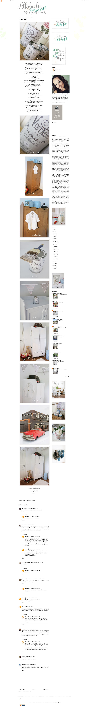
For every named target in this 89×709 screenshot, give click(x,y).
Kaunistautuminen (66, 164)
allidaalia (26, 516)
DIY (61, 145)
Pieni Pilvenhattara (56, 368)
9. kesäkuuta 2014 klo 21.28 (29, 525)
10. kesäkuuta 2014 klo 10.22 (39, 579)
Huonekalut (54, 153)
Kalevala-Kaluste (60, 163)
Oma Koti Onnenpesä (61, 182)
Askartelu (67, 141)
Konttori (68, 169)
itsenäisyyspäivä (54, 157)
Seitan (57, 190)
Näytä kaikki (67, 376)
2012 (54, 263)
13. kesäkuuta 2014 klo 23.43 (31, 664)
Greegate (68, 147)
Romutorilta (62, 187)
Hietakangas (62, 151)
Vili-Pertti (62, 201)
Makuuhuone (67, 175)
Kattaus (57, 164)
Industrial (57, 156)
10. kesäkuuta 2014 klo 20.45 (34, 516)
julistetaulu (56, 162)
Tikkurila (53, 196)
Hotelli (65, 152)
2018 (54, 233)
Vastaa (23, 511)
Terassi (64, 195)
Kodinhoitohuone (60, 168)
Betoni (55, 144)
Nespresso (57, 181)
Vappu (53, 201)
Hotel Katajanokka (60, 152)
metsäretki (59, 179)
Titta (22, 606)
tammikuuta (55, 259)
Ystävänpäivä (54, 203)
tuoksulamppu (62, 197)
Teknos (61, 195)
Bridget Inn (64, 144)
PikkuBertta (55, 351)
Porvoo (65, 185)
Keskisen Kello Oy (54, 167)
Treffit (58, 196)
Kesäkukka (24, 664)
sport (63, 191)
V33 (60, 198)
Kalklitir (68, 163)
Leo (66, 173)
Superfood (63, 192)
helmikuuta (55, 258)
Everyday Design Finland (62, 146)
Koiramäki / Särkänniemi (56, 169)
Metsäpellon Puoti (54, 179)
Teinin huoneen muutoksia (62, 369)
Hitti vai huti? (60, 311)
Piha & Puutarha (63, 183)
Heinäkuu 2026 (60, 302)
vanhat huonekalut (57, 199)
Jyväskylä (64, 162)
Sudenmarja (67, 191)
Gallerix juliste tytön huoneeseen (61, 337)
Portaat (63, 185)
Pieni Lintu (55, 301)
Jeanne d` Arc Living (63, 157)
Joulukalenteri (65, 159)
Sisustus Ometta (54, 191)
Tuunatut (33, 500)
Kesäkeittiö (61, 167)
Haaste (63, 149)
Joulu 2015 (54, 158)
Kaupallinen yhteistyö (56, 165)
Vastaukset (25, 514)
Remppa (56, 187)
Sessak (59, 190)
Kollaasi (62, 169)
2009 (54, 268)
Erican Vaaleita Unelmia (57, 343)
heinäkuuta (55, 249)
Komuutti (64, 169)
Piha (59, 184)
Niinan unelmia (56, 335)
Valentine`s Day (64, 198)
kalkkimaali (64, 163)
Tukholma (67, 196)
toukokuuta (55, 253)
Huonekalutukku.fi (58, 153)
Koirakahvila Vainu (66, 168)
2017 (54, 234)
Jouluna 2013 (60, 161)
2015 (54, 238)
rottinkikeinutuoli (66, 187)
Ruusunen (65, 188)
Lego (68, 171)
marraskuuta (55, 243)
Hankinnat (58, 150)
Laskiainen (55, 171)
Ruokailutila (62, 188)
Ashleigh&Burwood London (56, 141)
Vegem (59, 201)
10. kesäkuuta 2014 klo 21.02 (31, 598)
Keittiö (62, 166)
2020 (54, 229)
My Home (64, 180)
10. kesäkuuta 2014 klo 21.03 (34, 588)
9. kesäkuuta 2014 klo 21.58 (38, 562)
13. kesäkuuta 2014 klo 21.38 (34, 641)
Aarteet (68, 137)
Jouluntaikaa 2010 (66, 161)
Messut (53, 177)
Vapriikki (56, 201)
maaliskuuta (55, 256)
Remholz (68, 186)
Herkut (57, 151)
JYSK (62, 162)
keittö (65, 165)
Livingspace (66, 174)
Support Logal (67, 192)
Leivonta (61, 173)
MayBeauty (63, 176)
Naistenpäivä (53, 181)
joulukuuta (55, 241)
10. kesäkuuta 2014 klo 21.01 (34, 549)
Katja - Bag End (24, 508)
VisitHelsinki (61, 202)
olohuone (56, 182)
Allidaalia (56, 139)
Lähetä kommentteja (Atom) (26, 691)
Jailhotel (57, 157)
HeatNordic (62, 150)
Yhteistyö (65, 202)
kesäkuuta (55, 251)
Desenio (58, 145)
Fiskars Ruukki (58, 147)
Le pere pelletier (65, 171)
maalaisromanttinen (54, 175)
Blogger (58, 702)
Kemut (68, 165)
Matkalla (60, 176)
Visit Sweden (57, 202)
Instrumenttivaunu (61, 156)
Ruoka (58, 188)
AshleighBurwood (62, 141)
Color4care (67, 144)
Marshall (57, 176)
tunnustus (58, 197)
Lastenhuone (59, 171)
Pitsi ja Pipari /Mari (25, 629)
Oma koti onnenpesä (57, 360)
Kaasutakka (53, 163)
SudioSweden (54, 192)
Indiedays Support (57, 69)
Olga (52, 182)
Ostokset (54, 184)
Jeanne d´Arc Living (34, 75)
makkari (62, 175)
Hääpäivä (57, 155)
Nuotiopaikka (65, 181)
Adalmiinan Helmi (55, 138)
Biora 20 (58, 144)
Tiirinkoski (67, 195)
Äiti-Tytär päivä (58, 203)
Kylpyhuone (59, 170)
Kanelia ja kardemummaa (57, 326)
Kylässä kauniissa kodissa (65, 170)
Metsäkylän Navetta (66, 177)
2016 (54, 236)
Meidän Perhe (67, 176)
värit (33, 94)
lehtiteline (53, 173)
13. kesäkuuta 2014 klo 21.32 (34, 616)
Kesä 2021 (60, 352)
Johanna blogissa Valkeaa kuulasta (28, 579)
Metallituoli (56, 177)
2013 (54, 261)
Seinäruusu (53, 190)
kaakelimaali (67, 162)
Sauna (68, 188)
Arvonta (67, 140)
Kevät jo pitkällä (61, 361)
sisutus (61, 191)
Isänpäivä (68, 156)
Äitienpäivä (63, 203)
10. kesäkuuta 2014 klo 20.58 (34, 536)
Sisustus (30, 500)
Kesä (59, 167)
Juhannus (53, 162)
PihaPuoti (68, 183)
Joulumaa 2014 (54, 161)
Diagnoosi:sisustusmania (57, 293)
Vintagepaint (53, 202)
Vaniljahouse (63, 199)
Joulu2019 (55, 159)
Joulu (68, 157)
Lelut (64, 173)
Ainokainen (60, 138)
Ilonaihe (63, 155)
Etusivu (34, 689)
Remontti (53, 187)
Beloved (53, 144)
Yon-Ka (68, 202)
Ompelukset (67, 182)
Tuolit (66, 197)
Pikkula (53, 185)
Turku (68, 197)
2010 (54, 267)
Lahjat (53, 171)
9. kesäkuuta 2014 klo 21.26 (33, 508)
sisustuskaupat (58, 191)
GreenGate (54, 149)
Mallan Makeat (54, 176)
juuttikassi (59, 162)
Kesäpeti (65, 167)
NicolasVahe (61, 181)
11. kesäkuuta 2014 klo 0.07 (29, 606)
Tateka (58, 195)
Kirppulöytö (54, 168)
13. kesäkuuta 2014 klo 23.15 (29, 656)
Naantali (68, 180)
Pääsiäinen (64, 186)
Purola (56, 186)
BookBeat (60, 144)
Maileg (59, 175)
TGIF (59, 344)
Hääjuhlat (53, 155)
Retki (59, 187)
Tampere (65, 194)
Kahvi (56, 163)
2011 (54, 265)
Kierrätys (67, 167)
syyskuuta (54, 246)
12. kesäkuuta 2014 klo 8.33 (34, 629)
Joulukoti (68, 159)
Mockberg (66, 179)
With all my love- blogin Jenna (27, 562)
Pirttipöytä (56, 185)
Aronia (59, 140)
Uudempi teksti (22, 689)
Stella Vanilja (55, 310)
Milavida (62, 179)
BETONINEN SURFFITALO (60, 320)
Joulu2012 (57, 158)
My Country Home (58, 180)
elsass (54, 318)
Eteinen (56, 146)
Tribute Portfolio (62, 196)
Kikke (23, 656)
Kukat (55, 170)
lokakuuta (54, 244)
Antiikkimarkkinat (54, 140)
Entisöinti (63, 145)
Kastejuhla (53, 164)
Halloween (53, 150)
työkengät (58, 198)
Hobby (66, 151)
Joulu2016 (61, 158)
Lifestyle (59, 174)
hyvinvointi (63, 153)
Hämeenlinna (67, 153)
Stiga (65, 191)
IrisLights (65, 156)
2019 (54, 231)
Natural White (34, 77)
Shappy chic (62, 190)
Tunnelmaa (54, 197)
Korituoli (53, 170)
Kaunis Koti (61, 164)
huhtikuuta (55, 254)
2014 (54, 240)
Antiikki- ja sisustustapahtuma (64, 139)
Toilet (56, 196)
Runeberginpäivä (54, 188)
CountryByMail (25, 500)
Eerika (23, 525)
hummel (68, 152)
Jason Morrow (48, 702)
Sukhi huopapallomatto (59, 192)
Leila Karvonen (57, 173)
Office (68, 181)
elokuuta (54, 248)
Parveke (57, 183)
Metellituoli (60, 177)
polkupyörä (59, 185)
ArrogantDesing (63, 140)
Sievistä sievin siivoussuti (62, 294)
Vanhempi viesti (46, 689)
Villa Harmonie (67, 201)
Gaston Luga (64, 147)
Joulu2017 (64, 158)
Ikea (60, 155)
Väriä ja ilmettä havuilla (62, 327)
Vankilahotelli (67, 199)
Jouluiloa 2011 (59, 159)
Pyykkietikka (60, 186)
